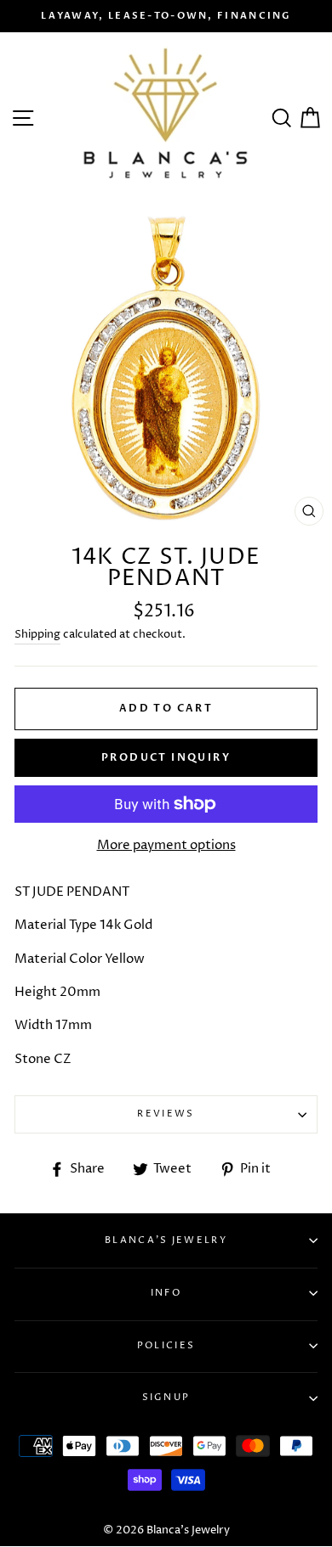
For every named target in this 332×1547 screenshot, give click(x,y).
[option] (166, 16)
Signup (166, 1397)
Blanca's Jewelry (166, 1240)
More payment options (166, 845)
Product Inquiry (166, 757)
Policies (166, 1345)
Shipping (37, 634)
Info (166, 1292)
